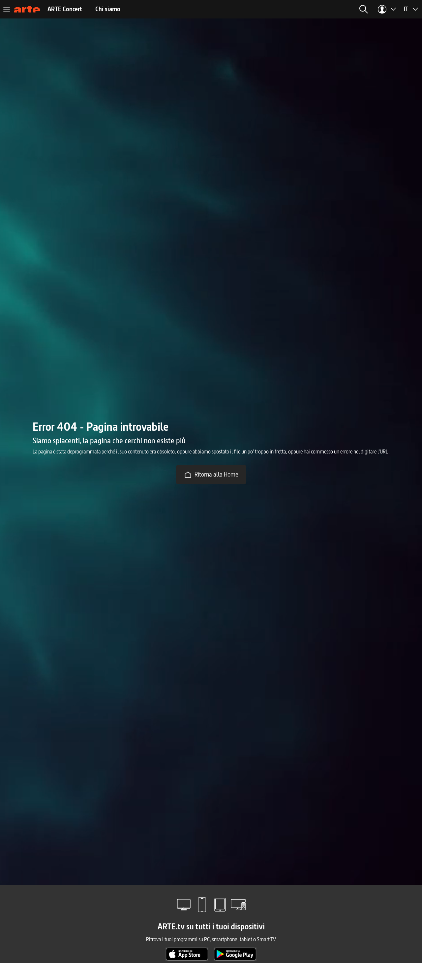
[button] (363, 9)
